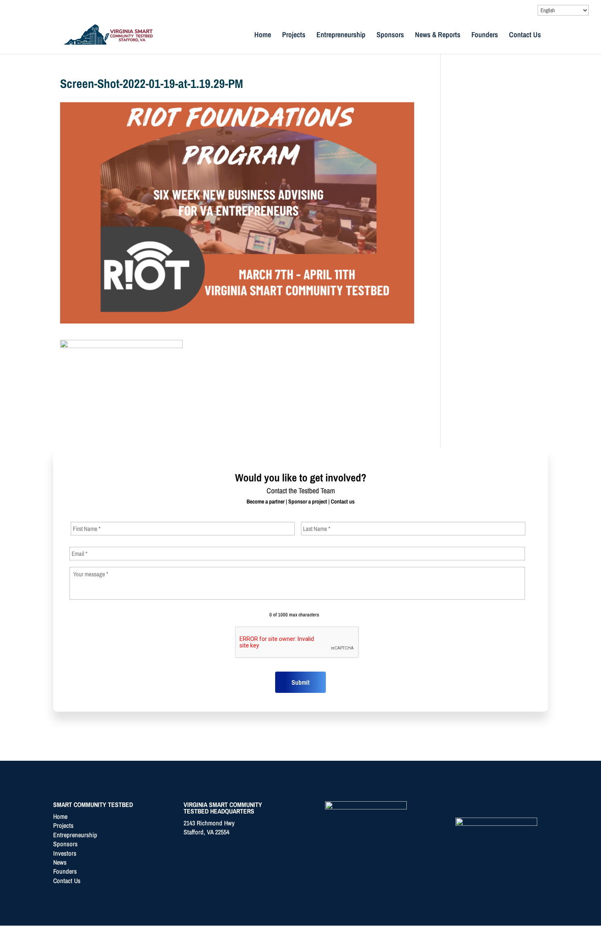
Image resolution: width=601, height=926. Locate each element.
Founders (484, 36)
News (60, 862)
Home (262, 36)
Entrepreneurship (341, 36)
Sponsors (390, 36)
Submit (300, 682)
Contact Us (525, 36)
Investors (64, 853)
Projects (293, 36)
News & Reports (437, 36)
